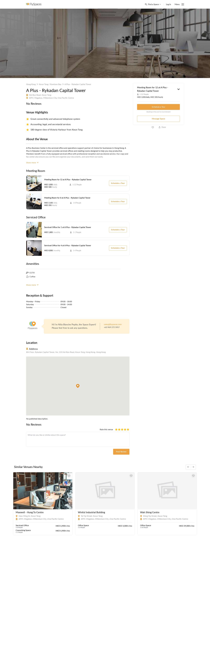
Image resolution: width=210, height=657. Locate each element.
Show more (31, 163)
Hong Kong (31, 84)
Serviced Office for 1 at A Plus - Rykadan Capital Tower (67, 227)
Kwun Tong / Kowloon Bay (50, 84)
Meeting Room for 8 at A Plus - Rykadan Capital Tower (67, 198)
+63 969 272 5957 (112, 327)
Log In (168, 4)
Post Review (121, 452)
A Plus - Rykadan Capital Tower (78, 84)
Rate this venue (106, 430)
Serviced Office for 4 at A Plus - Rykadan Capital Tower (67, 246)
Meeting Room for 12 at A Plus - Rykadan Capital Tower (68, 180)
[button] (78, 386)
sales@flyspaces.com (113, 324)
